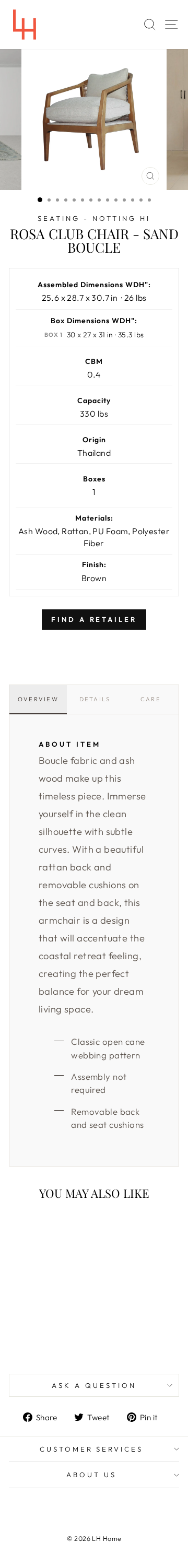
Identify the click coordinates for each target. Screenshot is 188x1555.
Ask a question (94, 1385)
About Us (91, 1474)
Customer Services (92, 1449)
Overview (38, 699)
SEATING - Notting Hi (94, 218)
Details (95, 699)
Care (150, 699)
